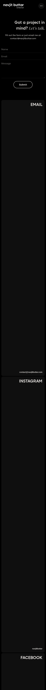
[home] (13, 6)
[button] (41, 6)
